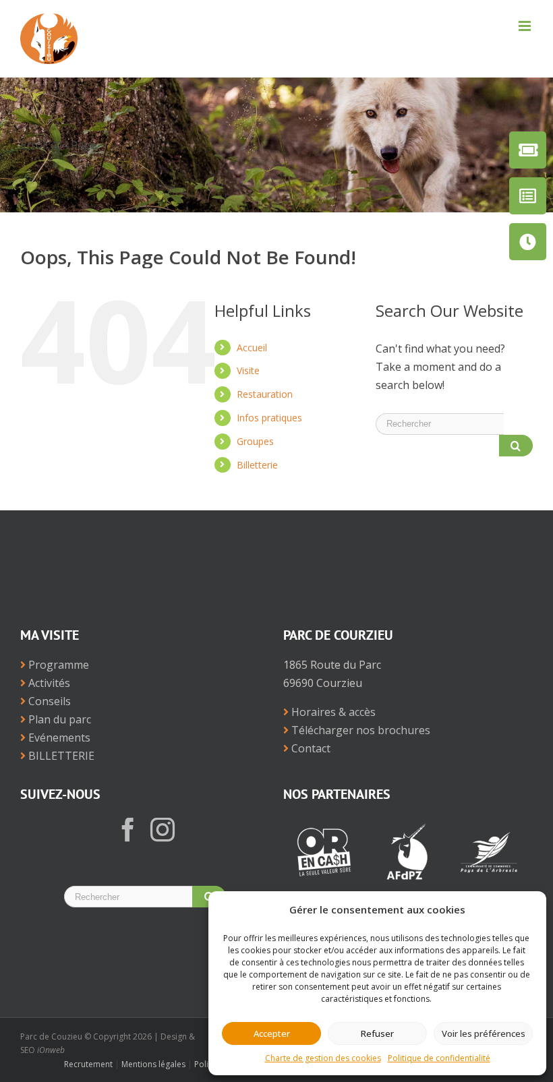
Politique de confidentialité (439, 1058)
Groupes (255, 441)
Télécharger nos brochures (359, 730)
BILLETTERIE (60, 755)
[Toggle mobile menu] (526, 26)
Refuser (377, 1033)
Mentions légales (153, 1064)
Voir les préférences (483, 1033)
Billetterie (257, 464)
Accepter (272, 1033)
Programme (57, 664)
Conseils (48, 701)
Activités (48, 682)
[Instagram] (162, 830)
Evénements (58, 737)
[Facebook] (128, 830)
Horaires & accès (332, 711)
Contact (309, 748)
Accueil (252, 347)
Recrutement (88, 1064)
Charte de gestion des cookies (323, 1058)
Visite (248, 370)
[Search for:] (440, 422)
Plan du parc (58, 719)
